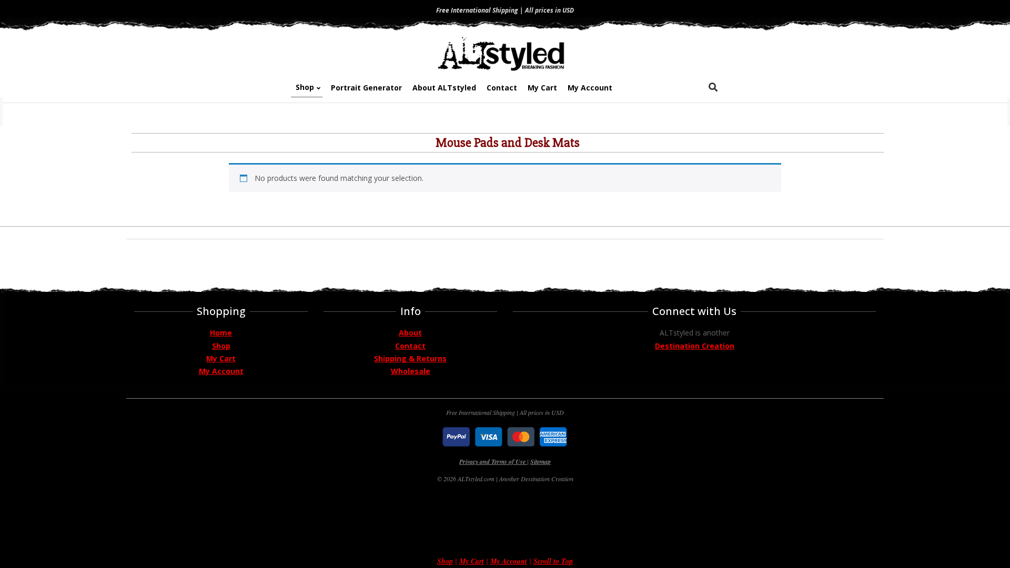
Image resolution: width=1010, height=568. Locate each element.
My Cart (221, 358)
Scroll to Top (553, 561)
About (410, 333)
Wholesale (410, 371)
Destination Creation (694, 346)
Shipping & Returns (410, 358)
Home (221, 333)
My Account (221, 371)
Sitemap (540, 461)
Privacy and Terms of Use (493, 461)
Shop (221, 346)
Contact (410, 346)
